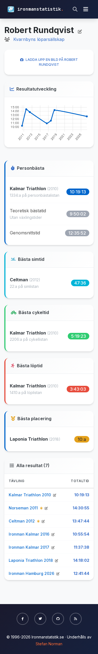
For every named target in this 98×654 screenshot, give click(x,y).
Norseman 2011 (24, 508)
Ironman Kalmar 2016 (29, 534)
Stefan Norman (49, 643)
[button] (23, 619)
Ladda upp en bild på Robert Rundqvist (52, 62)
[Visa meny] (85, 9)
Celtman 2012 (22, 521)
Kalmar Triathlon (28, 188)
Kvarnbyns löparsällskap (39, 39)
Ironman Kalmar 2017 (29, 547)
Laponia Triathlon (29, 439)
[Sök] (75, 9)
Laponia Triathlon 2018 (31, 560)
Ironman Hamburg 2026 (32, 573)
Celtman (19, 279)
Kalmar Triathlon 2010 (30, 494)
